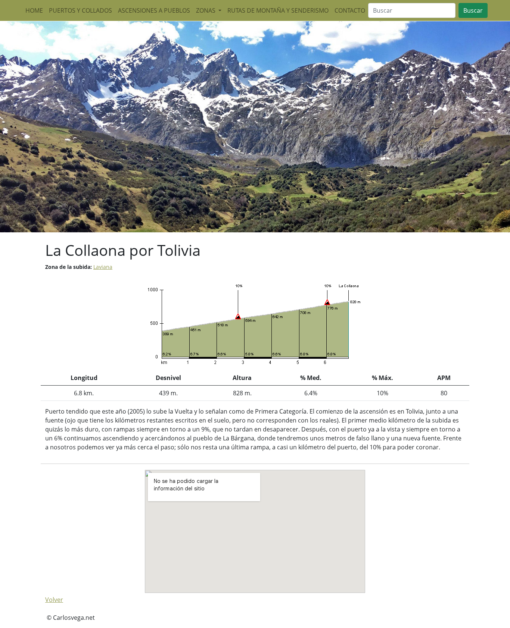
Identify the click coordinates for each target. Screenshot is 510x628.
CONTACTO (350, 10)
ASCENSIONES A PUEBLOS (154, 10)
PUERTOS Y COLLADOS (80, 10)
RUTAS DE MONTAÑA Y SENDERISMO (278, 10)
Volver (54, 600)
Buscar (473, 10)
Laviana (102, 266)
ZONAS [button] (206, 10)
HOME (34, 10)
